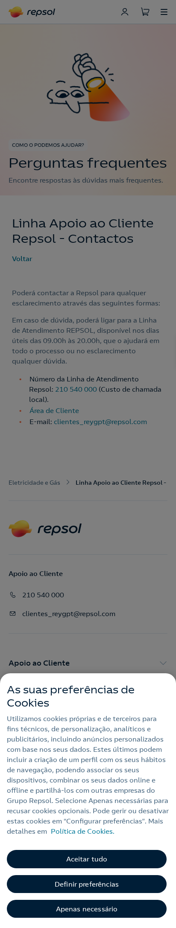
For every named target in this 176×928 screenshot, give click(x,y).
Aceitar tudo (87, 859)
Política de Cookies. (82, 831)
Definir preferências (87, 884)
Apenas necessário (87, 909)
